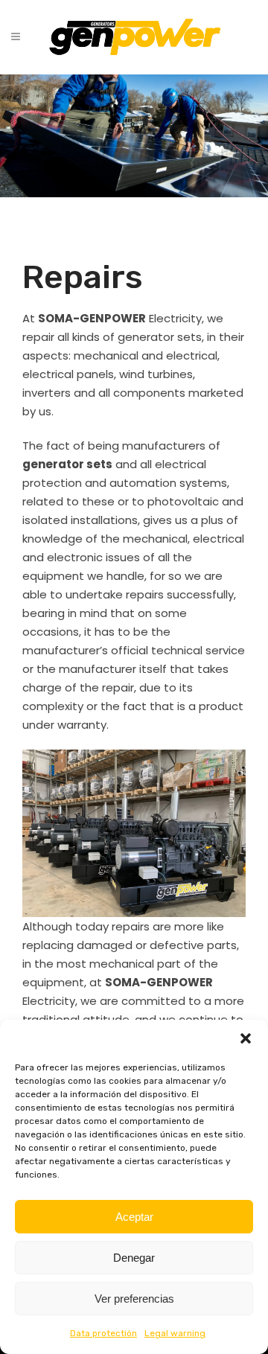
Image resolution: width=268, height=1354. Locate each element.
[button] (245, 1038)
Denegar (134, 1257)
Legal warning (174, 1333)
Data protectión (103, 1333)
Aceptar (134, 1216)
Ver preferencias (134, 1298)
